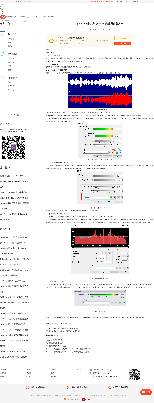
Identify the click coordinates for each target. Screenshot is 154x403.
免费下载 (14, 114)
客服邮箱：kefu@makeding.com (104, 370)
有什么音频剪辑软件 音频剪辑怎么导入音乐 (66, 331)
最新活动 (11, 82)
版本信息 (11, 90)
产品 (1, 9)
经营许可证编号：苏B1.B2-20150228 (79, 395)
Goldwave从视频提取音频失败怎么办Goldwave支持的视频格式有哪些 (68, 349)
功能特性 (3, 370)
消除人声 (53, 323)
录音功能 (11, 66)
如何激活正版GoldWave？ (54, 343)
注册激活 (11, 42)
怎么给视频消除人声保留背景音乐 (14, 198)
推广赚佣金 (80, 370)
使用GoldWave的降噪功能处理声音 (14, 192)
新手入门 (29, 370)
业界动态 (11, 86)
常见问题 (29, 373)
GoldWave (3, 4)
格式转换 (11, 70)
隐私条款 (54, 373)
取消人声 (68, 323)
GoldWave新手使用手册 (54, 340)
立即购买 (122, 43)
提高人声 (61, 323)
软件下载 (3, 373)
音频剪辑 (11, 58)
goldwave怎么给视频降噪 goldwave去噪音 (65, 328)
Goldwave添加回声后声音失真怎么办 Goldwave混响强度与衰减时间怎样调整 (14, 302)
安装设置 (11, 39)
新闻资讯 (29, 376)
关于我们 (54, 370)
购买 (3, 17)
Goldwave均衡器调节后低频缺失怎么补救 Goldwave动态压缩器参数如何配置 (14, 340)
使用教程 (11, 46)
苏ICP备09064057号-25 (74, 399)
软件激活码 (3, 376)
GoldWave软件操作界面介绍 (11, 176)
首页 (1, 6)
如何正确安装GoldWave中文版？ (57, 346)
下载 (1, 14)
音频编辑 (11, 62)
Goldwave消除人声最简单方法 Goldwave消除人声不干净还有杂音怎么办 (14, 286)
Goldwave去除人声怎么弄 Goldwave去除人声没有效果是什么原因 (67, 352)
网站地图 (54, 376)
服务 (1, 11)
